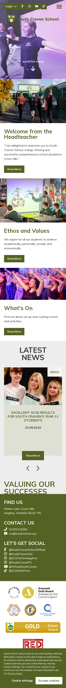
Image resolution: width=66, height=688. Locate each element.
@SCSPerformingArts (23, 558)
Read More (14, 169)
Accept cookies (48, 680)
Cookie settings (22, 680)
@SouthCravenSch (21, 554)
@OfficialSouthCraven (23, 566)
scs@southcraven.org (22, 533)
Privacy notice (15, 673)
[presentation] (28, 468)
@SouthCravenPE (20, 562)
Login (10, 6)
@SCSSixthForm (19, 570)
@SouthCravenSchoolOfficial (27, 550)
